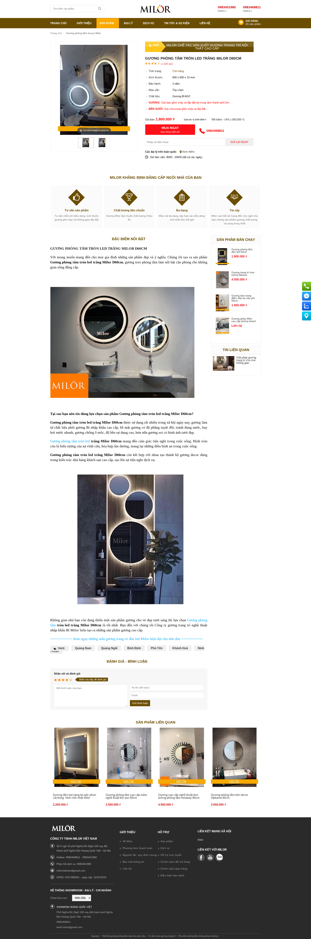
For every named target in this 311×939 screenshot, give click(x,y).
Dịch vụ (148, 23)
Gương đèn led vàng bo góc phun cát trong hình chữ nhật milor (74, 796)
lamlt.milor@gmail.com (69, 927)
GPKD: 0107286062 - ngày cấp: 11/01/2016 (81, 877)
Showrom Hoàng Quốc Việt (74, 907)
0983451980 (227, 7)
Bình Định (134, 648)
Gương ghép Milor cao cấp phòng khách (243, 319)
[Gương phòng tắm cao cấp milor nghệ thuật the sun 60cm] (129, 757)
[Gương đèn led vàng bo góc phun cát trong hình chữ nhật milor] (76, 757)
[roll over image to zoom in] (94, 89)
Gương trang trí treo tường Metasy (242, 273)
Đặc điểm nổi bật (128, 239)
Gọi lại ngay (239, 142)
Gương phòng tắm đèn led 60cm (242, 250)
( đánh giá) (167, 64)
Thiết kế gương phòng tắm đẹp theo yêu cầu (123, 936)
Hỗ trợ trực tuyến (171, 854)
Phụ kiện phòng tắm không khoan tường (198, 936)
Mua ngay (170, 127)
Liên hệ (205, 23)
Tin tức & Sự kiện (177, 23)
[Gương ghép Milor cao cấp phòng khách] (222, 333)
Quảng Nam (83, 648)
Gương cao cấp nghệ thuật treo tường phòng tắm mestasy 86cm (178, 796)
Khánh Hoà (180, 648)
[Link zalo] (219, 857)
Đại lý (128, 23)
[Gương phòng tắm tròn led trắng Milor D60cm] (86, 146)
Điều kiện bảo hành (172, 875)
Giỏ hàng (251, 21)
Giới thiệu (127, 832)
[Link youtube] (201, 857)
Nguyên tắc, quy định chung (139, 854)
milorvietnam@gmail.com (71, 870)
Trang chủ (58, 23)
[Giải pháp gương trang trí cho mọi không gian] (224, 363)
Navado (95, 936)
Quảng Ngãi (109, 648)
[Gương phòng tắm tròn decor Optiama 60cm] (234, 757)
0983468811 (252, 7)
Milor (200, 839)
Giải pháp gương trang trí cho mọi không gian (246, 360)
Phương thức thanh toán (137, 848)
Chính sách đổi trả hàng (175, 861)
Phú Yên (157, 648)
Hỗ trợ (163, 832)
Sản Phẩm (106, 23)
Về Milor (127, 841)
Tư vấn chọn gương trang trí (161, 936)
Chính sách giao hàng (174, 868)
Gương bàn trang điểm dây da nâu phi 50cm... (243, 298)
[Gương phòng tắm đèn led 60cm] (222, 264)
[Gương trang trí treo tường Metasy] (222, 287)
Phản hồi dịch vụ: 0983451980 (74, 863)
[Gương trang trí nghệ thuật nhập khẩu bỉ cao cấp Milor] (155, 9)
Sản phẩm (166, 841)
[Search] (100, 8)
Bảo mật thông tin (133, 861)
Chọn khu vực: (59, 897)
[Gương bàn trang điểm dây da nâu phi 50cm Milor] (222, 310)
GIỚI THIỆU (84, 23)
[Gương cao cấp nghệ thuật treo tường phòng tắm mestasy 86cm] (182, 757)
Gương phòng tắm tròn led (70, 441)
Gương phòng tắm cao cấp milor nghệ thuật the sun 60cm (126, 796)
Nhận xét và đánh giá (67, 673)
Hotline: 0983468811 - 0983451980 (77, 857)
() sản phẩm (253, 24)
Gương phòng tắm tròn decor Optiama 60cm (229, 796)
